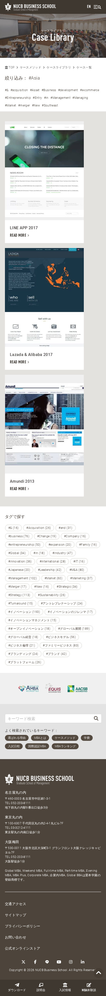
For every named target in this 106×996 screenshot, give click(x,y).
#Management (61, 98)
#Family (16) (88, 544)
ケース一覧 (84, 67)
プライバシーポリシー (22, 926)
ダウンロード (17, 990)
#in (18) (39, 553)
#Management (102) (22, 578)
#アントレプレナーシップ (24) (62, 603)
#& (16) (13, 528)
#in (46, 98)
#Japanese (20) (19, 570)
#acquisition (19, 90)
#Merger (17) (17, 586)
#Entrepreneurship (18, 98)
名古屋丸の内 (15, 792)
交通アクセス (15, 904)
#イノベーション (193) (24, 612)
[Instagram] (71, 962)
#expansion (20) (60, 544)
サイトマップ (15, 915)
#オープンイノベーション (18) (29, 628)
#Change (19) (46, 536)
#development (68, 90)
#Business (49, 90)
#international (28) (53, 561)
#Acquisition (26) (38, 528)
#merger (24, 105)
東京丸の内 (14, 817)
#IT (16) (79, 561)
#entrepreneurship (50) (24, 544)
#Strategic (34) (67, 586)
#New (36, 105)
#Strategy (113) (19, 595)
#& (7, 90)
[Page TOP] (99, 973)
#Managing (80, 98)
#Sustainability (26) (51, 595)
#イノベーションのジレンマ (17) (70, 612)
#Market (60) (53, 578)
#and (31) (65, 528)
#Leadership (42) (50, 570)
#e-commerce (89, 90)
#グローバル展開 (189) (74, 628)
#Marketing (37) (81, 578)
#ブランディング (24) (23, 654)
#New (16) (41, 586)
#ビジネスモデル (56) (61, 637)
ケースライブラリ (59, 67)
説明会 (41, 990)
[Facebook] (35, 962)
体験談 (89, 990)
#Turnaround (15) (20, 603)
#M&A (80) (77, 570)
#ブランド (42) (56, 654)
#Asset (35, 90)
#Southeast (50, 105)
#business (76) (18, 536)
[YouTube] (59, 962)
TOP (11, 67)
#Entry (37, 98)
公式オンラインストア (22, 948)
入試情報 (65, 990)
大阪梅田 (12, 842)
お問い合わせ (15, 937)
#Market (10, 105)
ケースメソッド (30, 67)
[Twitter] (23, 962)
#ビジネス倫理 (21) (21, 645)
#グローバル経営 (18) (23, 637)
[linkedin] (82, 962)
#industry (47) (62, 553)
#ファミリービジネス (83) (61, 645)
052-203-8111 (21, 803)
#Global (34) (17, 553)
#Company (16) (75, 536)
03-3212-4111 (21, 828)
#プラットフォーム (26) (24, 662)
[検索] (96, 718)
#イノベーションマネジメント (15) (32, 620)
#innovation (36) (20, 561)
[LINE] (47, 962)
